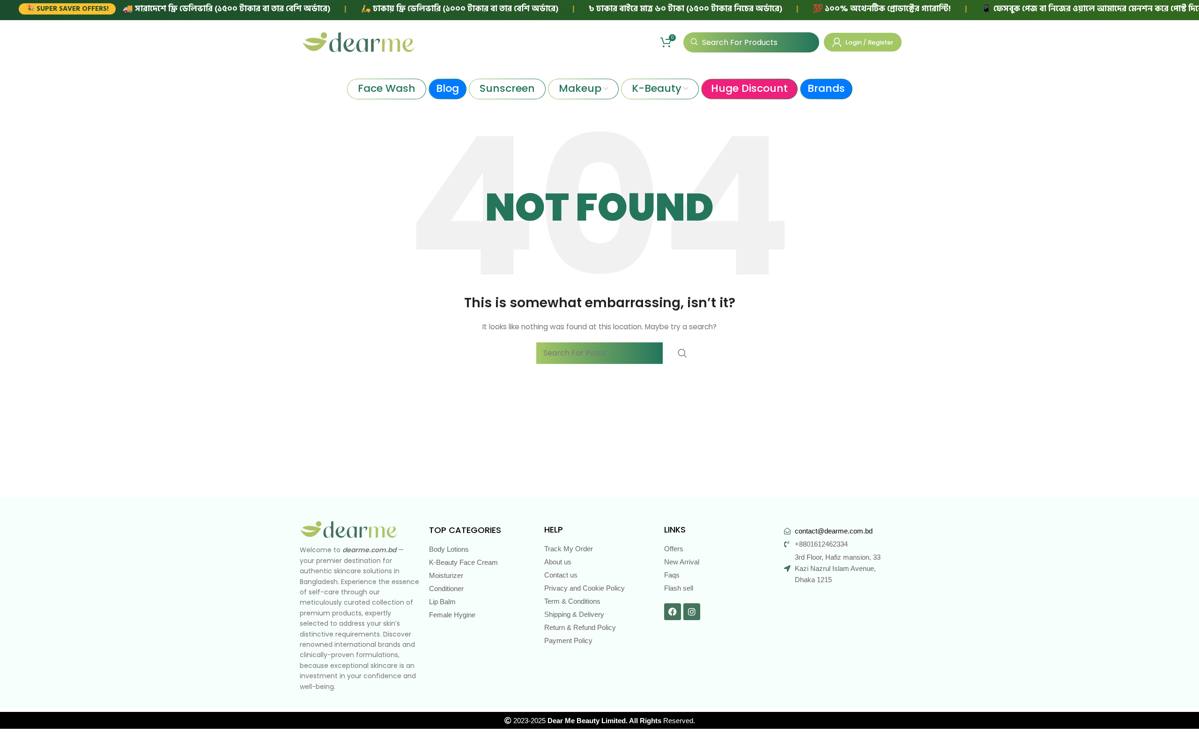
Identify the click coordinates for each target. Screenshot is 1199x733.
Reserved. (621, 721)
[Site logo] (358, 41)
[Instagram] (691, 611)
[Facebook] (672, 611)
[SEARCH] (682, 353)
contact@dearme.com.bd (834, 531)
